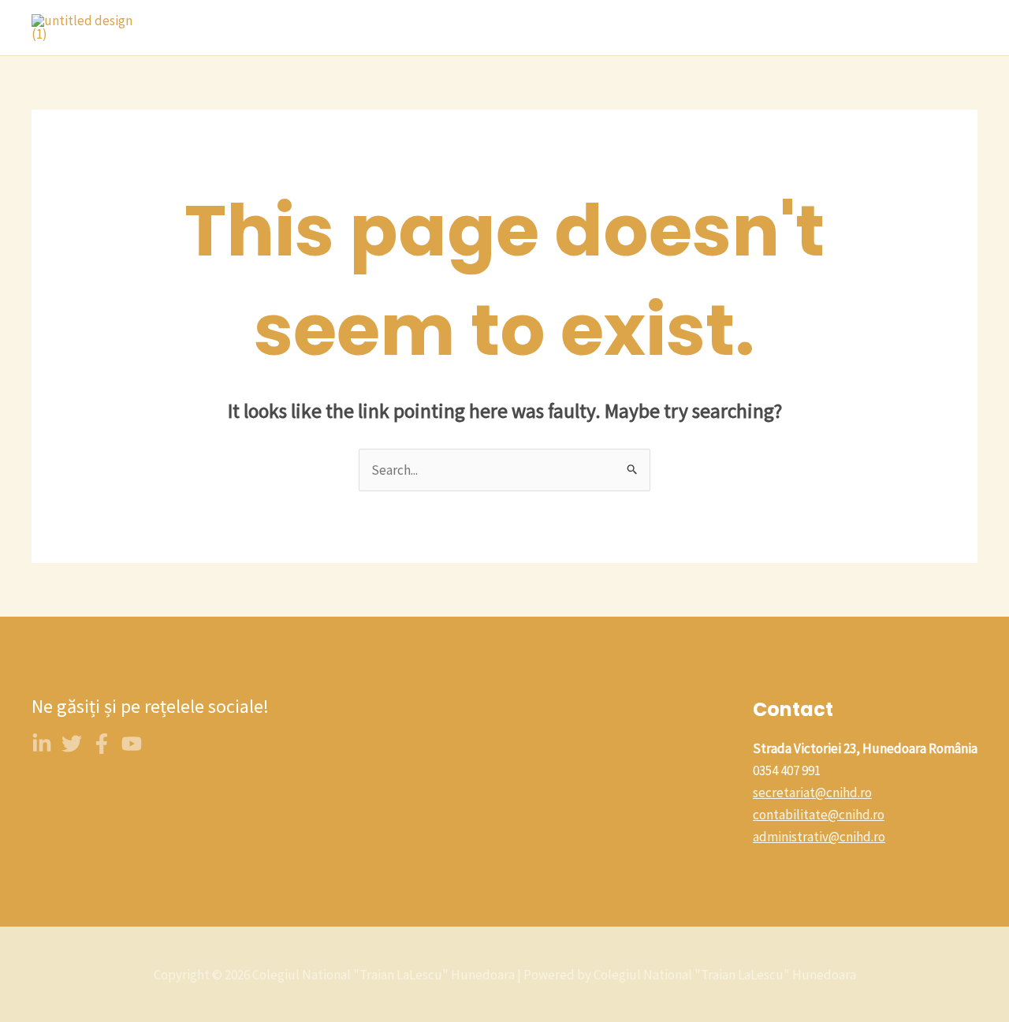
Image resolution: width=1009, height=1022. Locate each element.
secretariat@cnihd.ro (812, 792)
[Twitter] (71, 743)
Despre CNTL (337, 27)
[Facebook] (101, 743)
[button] (523, 27)
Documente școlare (908, 27)
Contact (579, 27)
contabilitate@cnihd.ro (818, 814)
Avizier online (667, 27)
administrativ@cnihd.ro (819, 836)
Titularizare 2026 (779, 27)
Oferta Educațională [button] (457, 27)
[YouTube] (131, 743)
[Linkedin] (42, 743)
